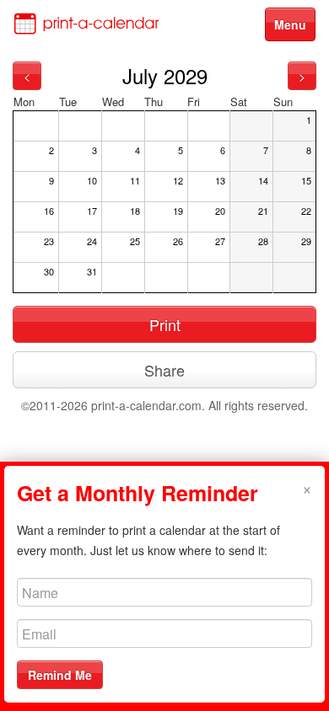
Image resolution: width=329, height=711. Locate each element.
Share (164, 370)
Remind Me (60, 674)
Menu (290, 24)
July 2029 (165, 75)
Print (165, 324)
